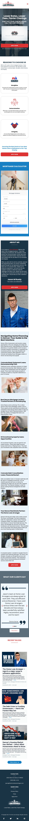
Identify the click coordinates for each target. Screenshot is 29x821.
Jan (4, 218)
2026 (16, 218)
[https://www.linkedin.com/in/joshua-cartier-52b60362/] (18, 818)
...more (14, 680)
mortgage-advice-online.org (14, 229)
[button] (27, 4)
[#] (4, 818)
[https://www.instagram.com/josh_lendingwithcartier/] (24, 818)
